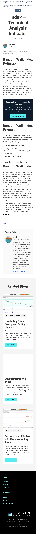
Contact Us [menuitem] (6, 487)
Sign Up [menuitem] (5, 497)
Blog (27, 519)
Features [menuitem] (5, 481)
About (9, 519)
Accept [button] (18, 10)
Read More (10, 345)
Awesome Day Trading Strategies (16, 315)
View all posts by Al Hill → (20, 271)
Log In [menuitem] (5, 500)
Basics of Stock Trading (14, 431)
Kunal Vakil (13, 51)
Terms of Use (22, 519)
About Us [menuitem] (5, 484)
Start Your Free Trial (18, 116)
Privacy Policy (15, 519)
